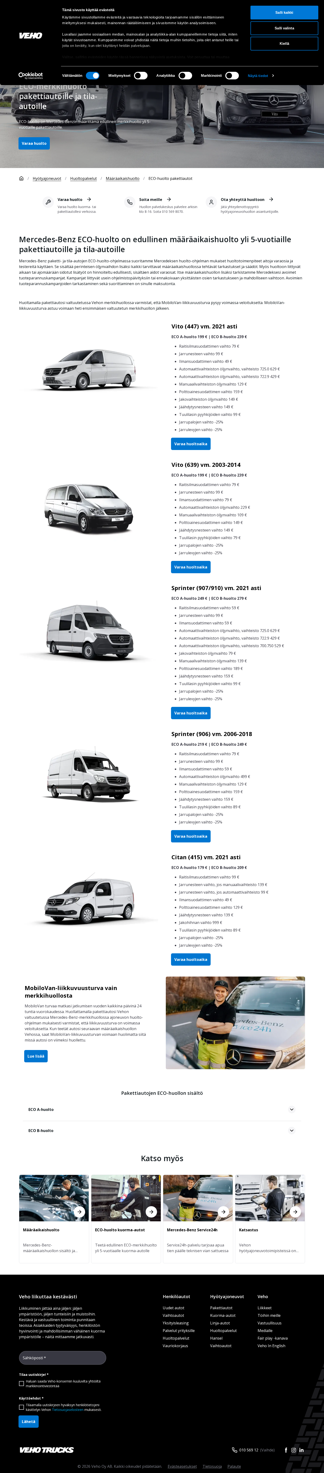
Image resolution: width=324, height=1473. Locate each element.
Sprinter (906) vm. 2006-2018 (211, 734)
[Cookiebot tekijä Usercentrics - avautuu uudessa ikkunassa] (30, 75)
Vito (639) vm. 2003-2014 (206, 464)
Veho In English (271, 1345)
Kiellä (284, 43)
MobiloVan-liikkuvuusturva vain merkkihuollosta (71, 991)
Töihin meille (269, 1315)
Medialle (265, 1330)
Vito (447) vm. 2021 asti (204, 326)
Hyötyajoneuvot (47, 178)
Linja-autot (220, 1323)
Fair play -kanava (273, 1338)
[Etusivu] (21, 178)
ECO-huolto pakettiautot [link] (170, 178)
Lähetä (28, 1421)
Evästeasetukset (182, 1466)
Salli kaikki (284, 12)
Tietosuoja (212, 1466)
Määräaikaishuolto (122, 178)
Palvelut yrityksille (179, 1330)
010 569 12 (248, 1450)
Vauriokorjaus (175, 1345)
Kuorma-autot (223, 1315)
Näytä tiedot (258, 76)
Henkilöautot (176, 1296)
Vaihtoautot (173, 1315)
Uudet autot (173, 1307)
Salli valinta (284, 28)
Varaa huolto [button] (34, 143)
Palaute (234, 1466)
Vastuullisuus (270, 1323)
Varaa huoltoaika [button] (190, 443)
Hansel (216, 1338)
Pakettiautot (221, 1307)
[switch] (141, 75)
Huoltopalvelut (83, 178)
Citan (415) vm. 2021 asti (206, 857)
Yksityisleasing (176, 1323)
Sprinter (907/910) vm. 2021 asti (216, 588)
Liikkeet (265, 1307)
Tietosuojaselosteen (67, 1409)
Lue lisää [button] (36, 1056)
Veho (263, 1296)
